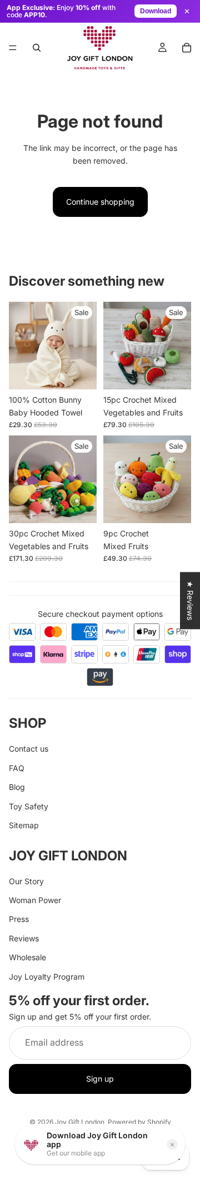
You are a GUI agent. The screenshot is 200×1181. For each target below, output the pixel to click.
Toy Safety (28, 805)
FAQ (16, 768)
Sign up (100, 1078)
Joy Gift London (79, 1122)
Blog (17, 787)
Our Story (26, 881)
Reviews (24, 938)
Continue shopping (100, 201)
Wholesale (27, 957)
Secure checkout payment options (100, 614)
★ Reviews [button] (190, 600)
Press (19, 919)
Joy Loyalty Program (46, 976)
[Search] (36, 48)
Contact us (28, 748)
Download (155, 11)
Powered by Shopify (139, 1122)
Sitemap (24, 825)
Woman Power (35, 900)
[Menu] (13, 47)
